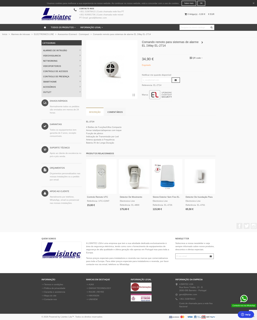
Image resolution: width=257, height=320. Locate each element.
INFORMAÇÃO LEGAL (90, 27)
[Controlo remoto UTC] (101, 176)
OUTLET (47, 92)
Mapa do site (50, 295)
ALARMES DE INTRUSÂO (55, 50)
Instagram (254, 226)
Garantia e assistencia (54, 292)
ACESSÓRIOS (49, 86)
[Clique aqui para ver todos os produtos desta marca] (160, 95)
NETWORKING (50, 60)
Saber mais (188, 3)
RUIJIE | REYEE (96, 292)
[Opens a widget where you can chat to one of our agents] (246, 315)
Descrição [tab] (95, 112)
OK (201, 3)
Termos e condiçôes (53, 284)
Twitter (247, 226)
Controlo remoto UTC (97, 197)
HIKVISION (94, 295)
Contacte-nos (50, 299)
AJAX (91, 284)
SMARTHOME (50, 81)
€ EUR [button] (211, 14)
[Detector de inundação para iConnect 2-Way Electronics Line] (200, 176)
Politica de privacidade (54, 288)
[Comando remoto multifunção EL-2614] (202, 42)
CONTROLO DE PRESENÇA (56, 76)
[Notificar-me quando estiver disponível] (176, 80)
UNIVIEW (93, 299)
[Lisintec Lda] (56, 14)
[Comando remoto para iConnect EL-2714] (133, 95)
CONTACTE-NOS (86, 8)
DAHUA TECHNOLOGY (100, 288)
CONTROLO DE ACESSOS (55, 71)
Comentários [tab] (115, 112)
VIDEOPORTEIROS (52, 66)
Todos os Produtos (62, 27)
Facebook (239, 226)
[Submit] (211, 256)
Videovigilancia (52, 55)
